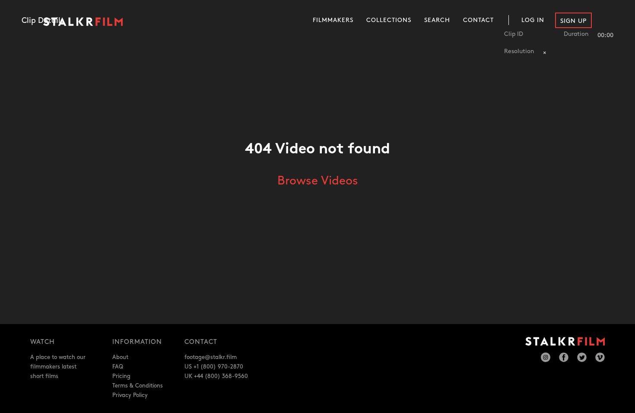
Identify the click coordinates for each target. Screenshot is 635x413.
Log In (532, 20)
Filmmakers (333, 20)
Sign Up (573, 21)
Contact (478, 20)
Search (437, 20)
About (120, 357)
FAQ (117, 366)
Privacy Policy (130, 395)
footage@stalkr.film (210, 357)
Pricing (121, 376)
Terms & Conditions (137, 385)
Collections (388, 20)
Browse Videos (317, 181)
